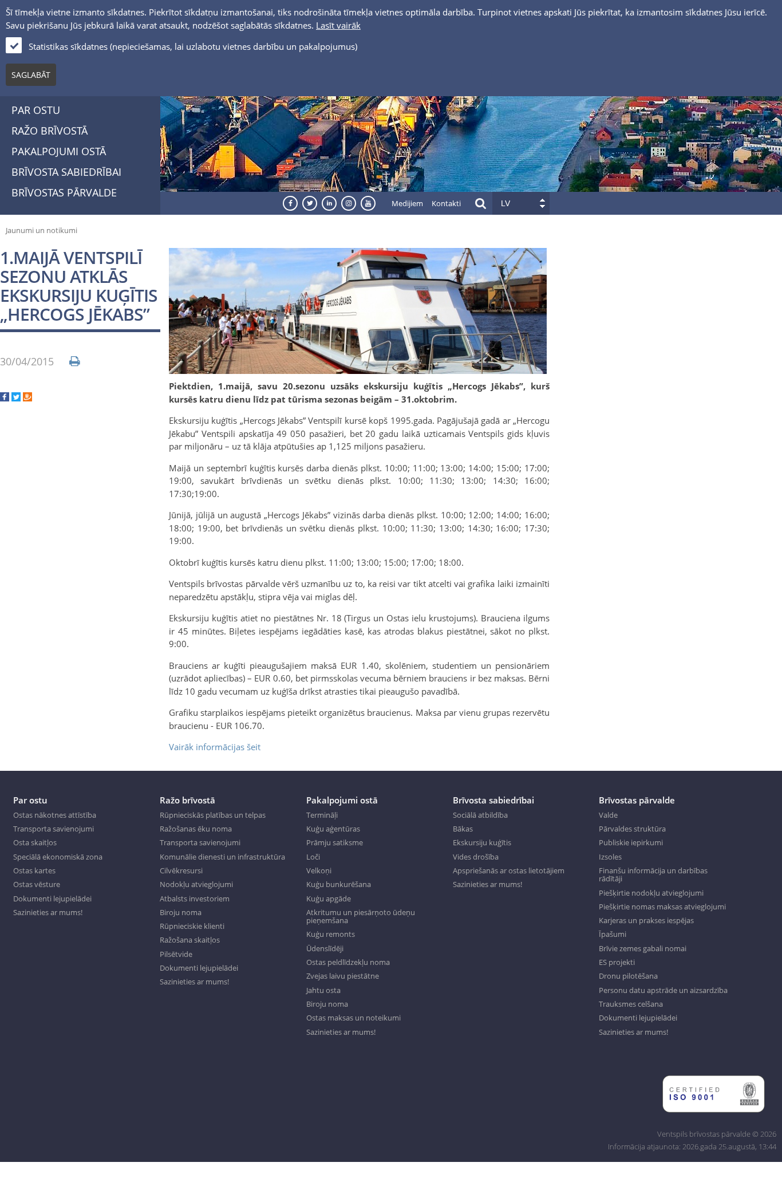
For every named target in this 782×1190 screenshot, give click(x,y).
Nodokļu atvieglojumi (196, 884)
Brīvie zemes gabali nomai (642, 948)
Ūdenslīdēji (324, 948)
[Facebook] (4, 398)
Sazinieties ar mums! (47, 912)
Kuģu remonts (330, 934)
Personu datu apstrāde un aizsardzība (663, 990)
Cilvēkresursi (181, 870)
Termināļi (322, 815)
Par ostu (35, 110)
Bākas (463, 829)
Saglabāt (30, 74)
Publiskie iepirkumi (631, 842)
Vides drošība (476, 857)
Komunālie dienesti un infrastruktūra (222, 857)
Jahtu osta (323, 990)
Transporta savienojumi (53, 829)
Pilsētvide (176, 954)
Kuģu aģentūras (333, 829)
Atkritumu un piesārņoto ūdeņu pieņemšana (360, 916)
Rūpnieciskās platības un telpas (213, 815)
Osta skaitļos (35, 842)
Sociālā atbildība (480, 815)
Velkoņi (318, 870)
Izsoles (610, 857)
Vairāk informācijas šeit (214, 746)
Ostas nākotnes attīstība (54, 815)
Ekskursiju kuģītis (482, 842)
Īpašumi (612, 934)
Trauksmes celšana (631, 1004)
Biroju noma (181, 912)
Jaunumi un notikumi (41, 230)
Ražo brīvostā (49, 130)
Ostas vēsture (36, 884)
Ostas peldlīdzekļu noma (348, 962)
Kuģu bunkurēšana (338, 884)
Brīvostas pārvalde (64, 192)
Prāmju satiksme (334, 842)
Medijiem (407, 203)
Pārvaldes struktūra (632, 829)
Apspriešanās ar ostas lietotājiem (508, 870)
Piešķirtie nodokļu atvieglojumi (651, 893)
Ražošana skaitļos (190, 940)
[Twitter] (16, 398)
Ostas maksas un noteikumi (353, 1018)
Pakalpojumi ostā (58, 151)
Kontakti (446, 203)
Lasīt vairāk (338, 25)
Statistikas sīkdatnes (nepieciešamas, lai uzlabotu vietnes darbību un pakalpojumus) (193, 46)
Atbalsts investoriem (195, 899)
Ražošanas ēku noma (196, 829)
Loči (313, 857)
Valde (608, 815)
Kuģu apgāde (328, 899)
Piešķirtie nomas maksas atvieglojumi (662, 907)
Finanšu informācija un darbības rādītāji (653, 874)
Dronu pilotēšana (628, 976)
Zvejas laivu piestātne (342, 976)
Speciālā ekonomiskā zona (57, 857)
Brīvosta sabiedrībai (66, 172)
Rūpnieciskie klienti (192, 926)
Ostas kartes (34, 870)
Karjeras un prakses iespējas (646, 920)
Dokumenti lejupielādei (52, 899)
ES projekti (617, 962)
